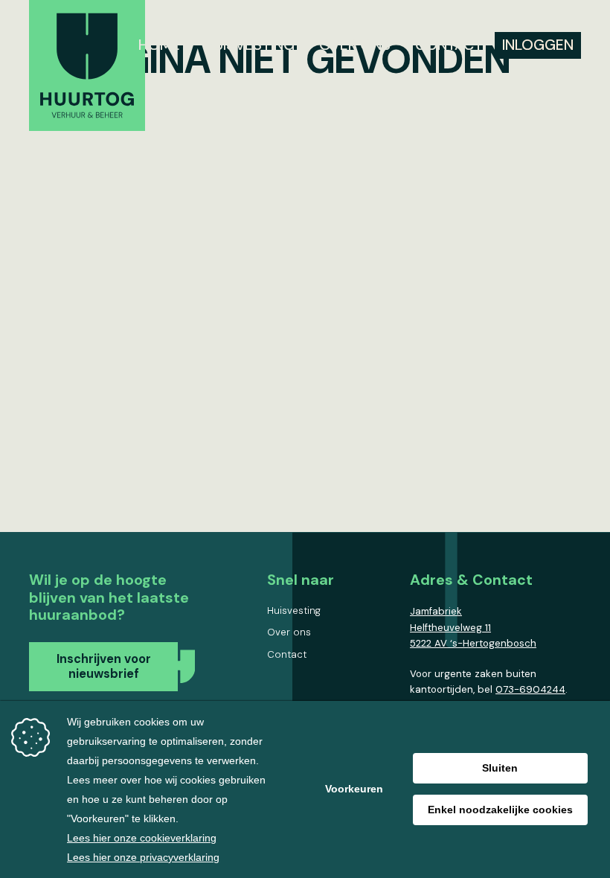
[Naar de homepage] (87, 68)
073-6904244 (530, 689)
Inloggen (538, 44)
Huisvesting (250, 44)
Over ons (355, 44)
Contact (449, 44)
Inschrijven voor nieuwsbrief (104, 666)
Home (159, 44)
